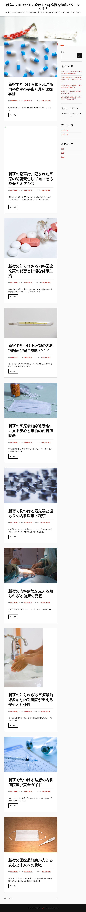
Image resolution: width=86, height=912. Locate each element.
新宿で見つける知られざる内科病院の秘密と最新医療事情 (30, 89)
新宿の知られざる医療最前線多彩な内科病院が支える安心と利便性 (30, 699)
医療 (46, 100)
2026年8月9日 (28, 522)
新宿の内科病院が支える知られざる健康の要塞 (30, 593)
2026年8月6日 (28, 602)
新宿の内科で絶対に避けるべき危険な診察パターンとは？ (43, 6)
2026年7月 (64, 134)
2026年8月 (64, 130)
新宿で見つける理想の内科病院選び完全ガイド (30, 782)
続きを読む (13, 115)
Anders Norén (54, 908)
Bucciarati (14, 100)
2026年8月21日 (28, 190)
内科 (43, 100)
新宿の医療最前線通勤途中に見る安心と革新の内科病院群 (30, 430)
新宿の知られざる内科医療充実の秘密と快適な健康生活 (30, 270)
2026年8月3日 (28, 711)
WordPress (38, 908)
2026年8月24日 (28, 100)
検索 (62, 52)
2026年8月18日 (28, 282)
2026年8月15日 (28, 357)
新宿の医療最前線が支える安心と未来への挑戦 (30, 862)
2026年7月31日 (28, 791)
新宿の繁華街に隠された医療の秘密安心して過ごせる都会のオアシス (30, 178)
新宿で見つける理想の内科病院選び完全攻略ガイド (30, 348)
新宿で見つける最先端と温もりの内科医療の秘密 (30, 513)
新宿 (49, 100)
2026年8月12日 (28, 442)
